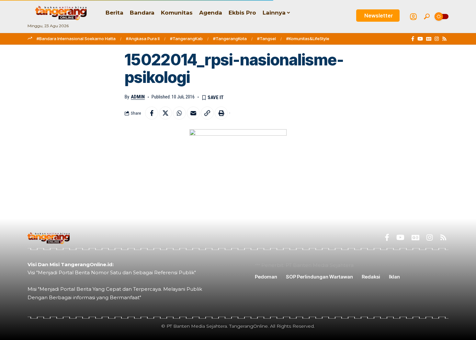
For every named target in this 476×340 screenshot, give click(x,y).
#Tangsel (266, 38)
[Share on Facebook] (151, 113)
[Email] (193, 113)
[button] (427, 16)
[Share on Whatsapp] (179, 113)
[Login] (413, 17)
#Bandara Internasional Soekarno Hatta (76, 38)
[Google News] (429, 39)
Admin (138, 97)
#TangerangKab (186, 38)
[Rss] (444, 39)
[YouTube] (420, 39)
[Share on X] (165, 113)
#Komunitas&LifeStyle (307, 38)
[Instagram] (436, 39)
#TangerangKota (230, 38)
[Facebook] (413, 39)
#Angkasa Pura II (143, 38)
